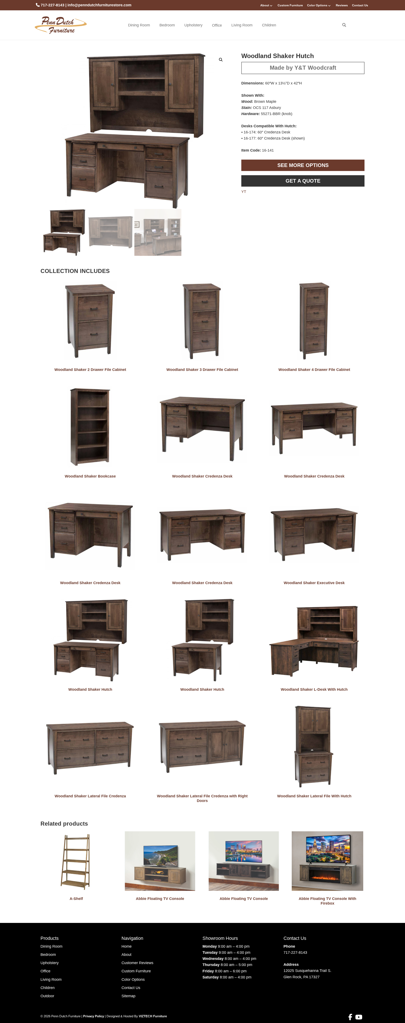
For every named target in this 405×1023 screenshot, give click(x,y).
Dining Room (139, 25)
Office (45, 971)
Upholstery (193, 25)
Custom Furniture (290, 5)
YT (243, 192)
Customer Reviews (137, 963)
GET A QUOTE (303, 181)
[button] (221, 60)
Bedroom (167, 25)
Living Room (241, 25)
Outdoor (47, 996)
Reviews (342, 5)
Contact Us (360, 5)
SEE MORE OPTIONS (303, 165)
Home (127, 946)
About (264, 5)
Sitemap (128, 996)
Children (269, 25)
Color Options (317, 5)
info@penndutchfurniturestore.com (99, 5)
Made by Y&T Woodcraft (303, 68)
